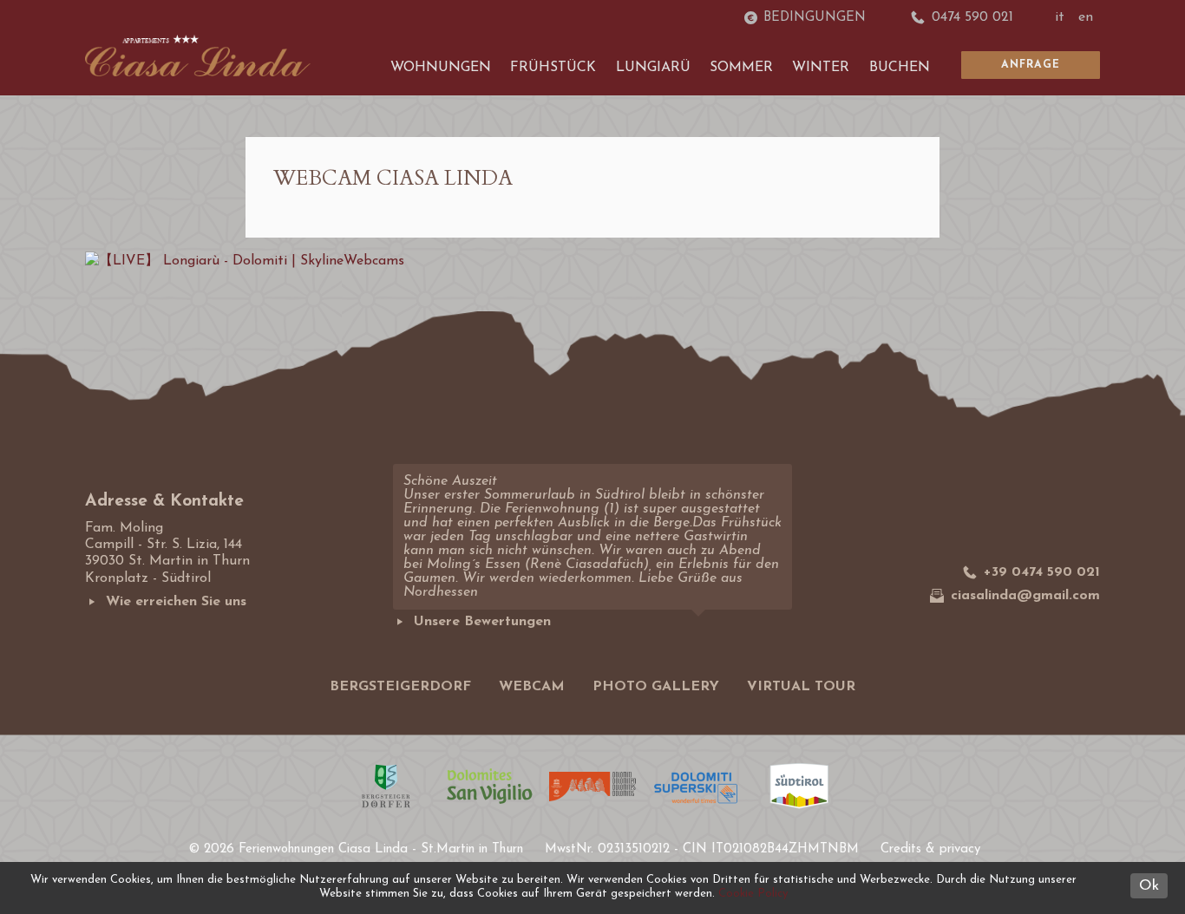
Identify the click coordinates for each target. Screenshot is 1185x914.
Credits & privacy (930, 849)
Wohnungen (440, 68)
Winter (820, 68)
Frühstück (553, 68)
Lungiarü (653, 68)
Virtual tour (801, 687)
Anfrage (1030, 65)
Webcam (532, 687)
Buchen (899, 68)
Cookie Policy (753, 893)
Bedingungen (814, 17)
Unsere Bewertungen (482, 622)
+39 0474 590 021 (1042, 572)
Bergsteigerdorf (400, 687)
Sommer (741, 68)
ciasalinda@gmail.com (1025, 596)
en (1085, 17)
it (1059, 17)
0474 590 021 (972, 17)
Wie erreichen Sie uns (176, 602)
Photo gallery (655, 687)
